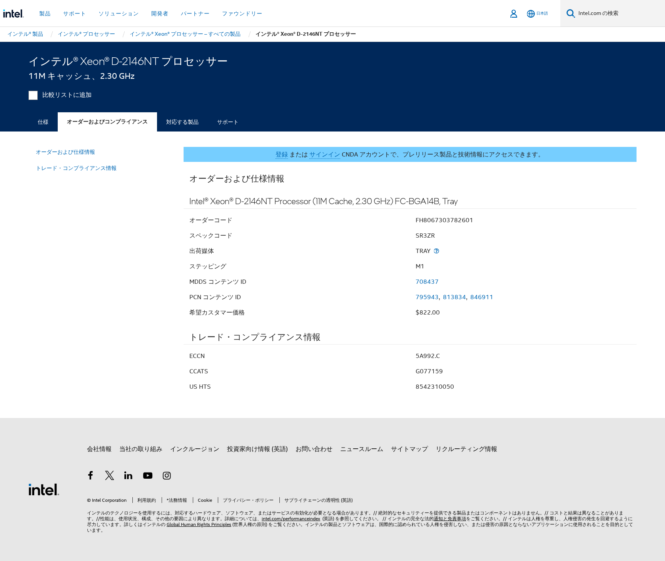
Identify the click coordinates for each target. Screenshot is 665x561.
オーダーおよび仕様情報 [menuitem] (65, 151)
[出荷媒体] (436, 251)
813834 (454, 297)
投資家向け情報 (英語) (257, 449)
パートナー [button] (195, 13)
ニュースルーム (361, 449)
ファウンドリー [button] (242, 13)
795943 (427, 297)
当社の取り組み (140, 449)
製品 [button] (45, 13)
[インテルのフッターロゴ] (43, 489)
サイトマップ (409, 449)
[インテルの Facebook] (90, 477)
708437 (427, 282)
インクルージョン (194, 449)
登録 (282, 154)
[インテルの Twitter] (109, 477)
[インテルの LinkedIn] (128, 477)
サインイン (324, 154)
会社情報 (99, 449)
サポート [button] (74, 13)
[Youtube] (147, 477)
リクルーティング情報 (466, 449)
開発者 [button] (160, 13)
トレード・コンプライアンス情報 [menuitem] (76, 168)
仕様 (43, 121)
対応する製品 (182, 121)
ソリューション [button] (119, 13)
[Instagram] (166, 477)
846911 (481, 297)
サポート (228, 121)
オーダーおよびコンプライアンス (107, 121)
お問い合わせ (314, 449)
